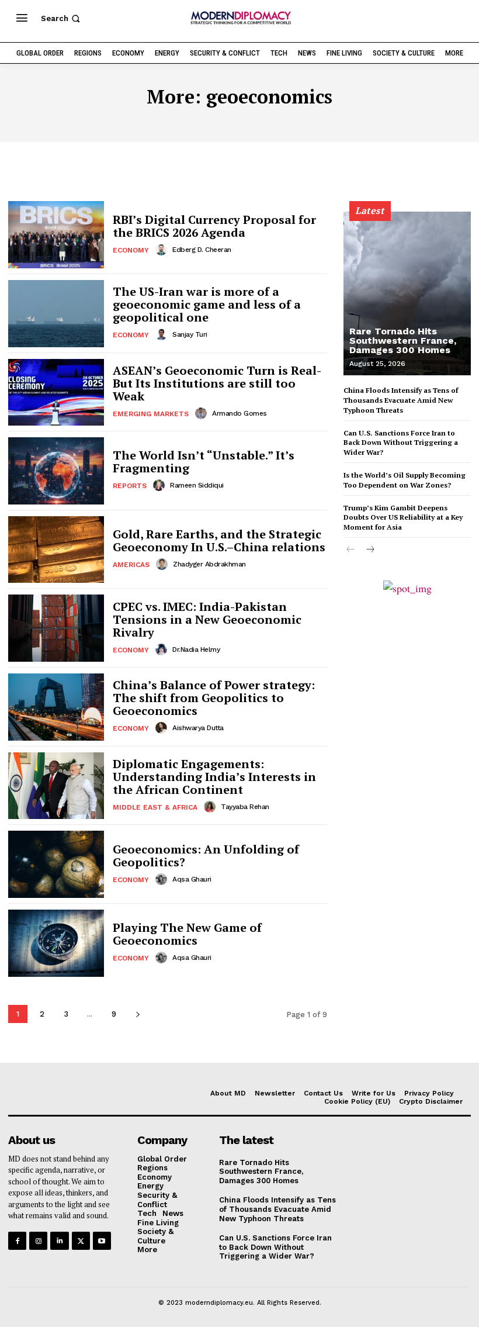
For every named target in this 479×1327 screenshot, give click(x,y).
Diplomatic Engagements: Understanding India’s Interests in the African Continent (214, 776)
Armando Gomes (239, 413)
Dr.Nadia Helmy (196, 649)
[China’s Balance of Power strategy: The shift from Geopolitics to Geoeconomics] (56, 707)
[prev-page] (350, 549)
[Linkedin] (59, 1241)
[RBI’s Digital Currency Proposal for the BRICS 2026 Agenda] (56, 234)
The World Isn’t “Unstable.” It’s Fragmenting (203, 461)
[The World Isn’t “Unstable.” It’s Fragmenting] (56, 470)
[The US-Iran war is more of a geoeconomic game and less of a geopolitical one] (56, 313)
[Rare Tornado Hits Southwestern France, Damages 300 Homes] (407, 293)
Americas (131, 565)
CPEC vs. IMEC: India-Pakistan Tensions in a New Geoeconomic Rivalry (207, 619)
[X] (81, 1241)
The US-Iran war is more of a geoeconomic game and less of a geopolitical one (207, 304)
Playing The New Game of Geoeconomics (187, 934)
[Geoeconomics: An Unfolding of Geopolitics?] (56, 864)
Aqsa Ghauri (191, 879)
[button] (61, 18)
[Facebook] (17, 1241)
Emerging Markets (151, 414)
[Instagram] (38, 1241)
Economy (131, 250)
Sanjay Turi (189, 334)
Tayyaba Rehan (245, 807)
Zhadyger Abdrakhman (209, 564)
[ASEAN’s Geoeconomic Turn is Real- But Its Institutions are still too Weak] (56, 392)
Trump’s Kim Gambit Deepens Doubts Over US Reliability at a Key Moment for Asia (403, 517)
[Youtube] (102, 1241)
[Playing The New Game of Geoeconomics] (56, 943)
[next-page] (137, 1014)
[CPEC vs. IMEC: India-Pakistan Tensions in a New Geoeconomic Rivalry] (56, 628)
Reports (130, 486)
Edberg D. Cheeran (201, 250)
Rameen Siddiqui (197, 485)
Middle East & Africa (155, 807)
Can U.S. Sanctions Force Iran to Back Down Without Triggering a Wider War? (400, 442)
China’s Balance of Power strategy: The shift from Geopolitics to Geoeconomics (214, 697)
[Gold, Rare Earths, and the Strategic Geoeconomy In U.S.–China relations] (56, 549)
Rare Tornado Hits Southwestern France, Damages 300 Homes (402, 340)
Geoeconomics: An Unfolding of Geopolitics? (206, 855)
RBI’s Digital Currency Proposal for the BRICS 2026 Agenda (214, 226)
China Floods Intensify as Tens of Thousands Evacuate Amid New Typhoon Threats (400, 400)
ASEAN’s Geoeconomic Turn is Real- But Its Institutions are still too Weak (217, 383)
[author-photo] (163, 249)
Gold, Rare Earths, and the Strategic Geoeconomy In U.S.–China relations (219, 540)
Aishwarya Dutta (198, 728)
